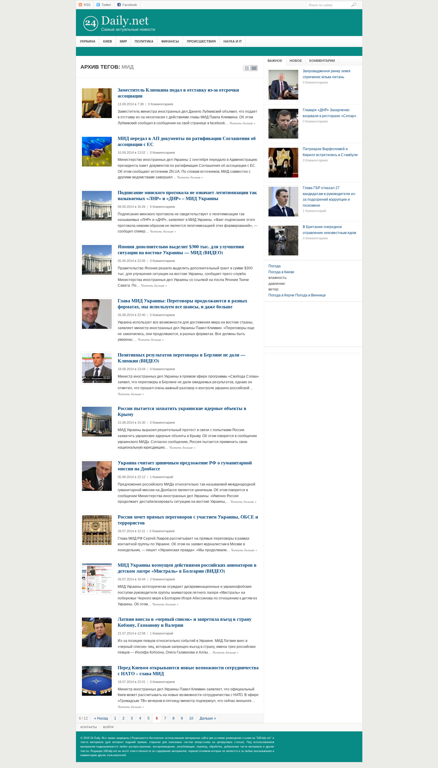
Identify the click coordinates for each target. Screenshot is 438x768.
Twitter (106, 5)
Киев (107, 41)
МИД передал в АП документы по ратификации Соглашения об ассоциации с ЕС (187, 141)
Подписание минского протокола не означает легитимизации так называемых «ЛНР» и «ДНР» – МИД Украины (187, 195)
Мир (123, 41)
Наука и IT (232, 41)
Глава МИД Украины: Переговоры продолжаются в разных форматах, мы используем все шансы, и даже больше (182, 303)
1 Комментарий (161, 477)
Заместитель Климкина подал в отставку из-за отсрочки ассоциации (178, 92)
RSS (87, 5)
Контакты (88, 727)
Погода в (281, 272)
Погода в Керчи (281, 295)
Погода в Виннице (310, 295)
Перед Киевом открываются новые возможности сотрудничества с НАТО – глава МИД (188, 670)
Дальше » (208, 718)
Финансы (170, 41)
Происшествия (201, 41)
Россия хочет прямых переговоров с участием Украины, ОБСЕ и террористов (188, 519)
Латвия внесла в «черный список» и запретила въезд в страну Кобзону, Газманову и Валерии (184, 621)
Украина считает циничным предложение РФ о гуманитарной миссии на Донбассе (185, 465)
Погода (274, 266)
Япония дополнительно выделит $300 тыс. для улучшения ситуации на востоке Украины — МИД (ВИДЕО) (181, 249)
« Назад (101, 718)
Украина (87, 41)
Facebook (129, 5)
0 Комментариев (160, 104)
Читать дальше (242, 123)
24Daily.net (125, 23)
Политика (144, 41)
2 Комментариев (162, 579)
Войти (108, 727)
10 (191, 718)
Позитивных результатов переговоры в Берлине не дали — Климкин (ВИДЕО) (181, 357)
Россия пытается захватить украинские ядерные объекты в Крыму (182, 411)
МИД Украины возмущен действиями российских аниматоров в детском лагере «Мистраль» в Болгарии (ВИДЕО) (187, 567)
